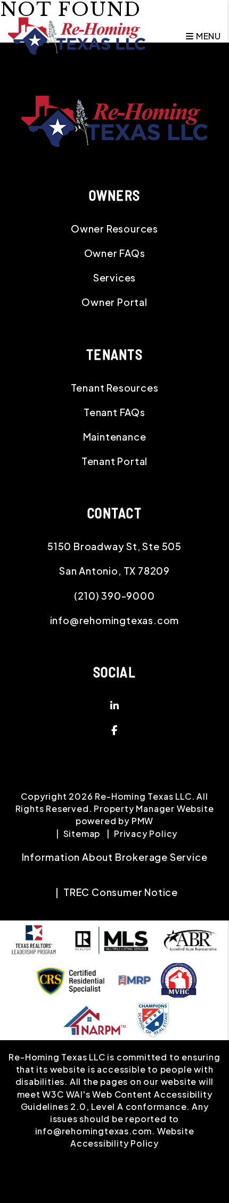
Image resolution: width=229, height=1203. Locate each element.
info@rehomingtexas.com (114, 620)
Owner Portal (114, 302)
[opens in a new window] (152, 1019)
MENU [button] (207, 36)
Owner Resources (114, 228)
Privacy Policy (145, 833)
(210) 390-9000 (114, 596)
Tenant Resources (115, 387)
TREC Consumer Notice (120, 892)
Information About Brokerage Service (115, 857)
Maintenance (114, 436)
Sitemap (82, 833)
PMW (142, 820)
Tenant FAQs (114, 412)
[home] (76, 34)
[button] (114, 705)
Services (114, 277)
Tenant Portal (114, 461)
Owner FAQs (114, 253)
